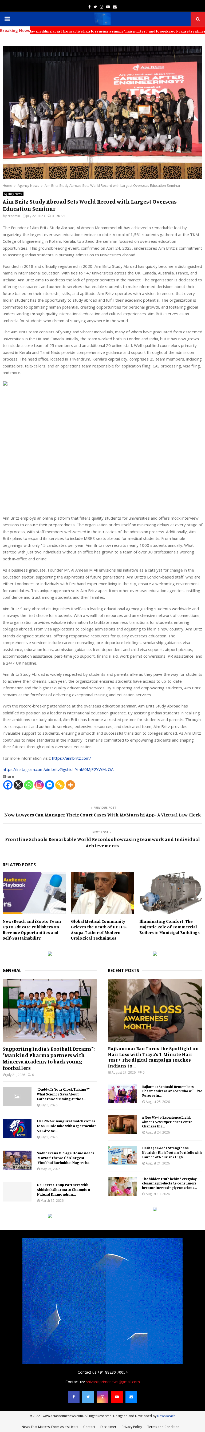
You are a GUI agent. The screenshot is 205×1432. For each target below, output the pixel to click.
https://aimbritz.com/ (71, 758)
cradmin (13, 216)
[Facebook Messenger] (49, 785)
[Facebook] (8, 785)
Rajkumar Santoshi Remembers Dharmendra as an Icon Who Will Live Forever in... (172, 1091)
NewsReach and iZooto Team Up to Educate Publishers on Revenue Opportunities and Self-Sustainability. (32, 929)
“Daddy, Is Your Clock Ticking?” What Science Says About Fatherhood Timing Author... (63, 1094)
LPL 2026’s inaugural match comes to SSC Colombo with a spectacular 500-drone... (66, 1126)
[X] (18, 785)
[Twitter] (88, 1397)
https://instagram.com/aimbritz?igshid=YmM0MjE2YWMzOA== (60, 769)
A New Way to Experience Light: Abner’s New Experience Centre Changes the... (167, 1121)
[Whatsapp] (28, 785)
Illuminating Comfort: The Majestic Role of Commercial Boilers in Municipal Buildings (169, 927)
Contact (89, 1427)
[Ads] (50, 954)
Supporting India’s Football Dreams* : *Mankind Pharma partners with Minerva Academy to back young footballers (49, 1058)
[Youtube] (117, 1397)
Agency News (13, 194)
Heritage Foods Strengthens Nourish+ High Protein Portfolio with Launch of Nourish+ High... (172, 1152)
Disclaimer (108, 1427)
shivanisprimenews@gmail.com (113, 1381)
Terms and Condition (163, 1427)
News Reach (166, 1416)
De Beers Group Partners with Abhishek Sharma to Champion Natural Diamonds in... (63, 1189)
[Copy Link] (60, 785)
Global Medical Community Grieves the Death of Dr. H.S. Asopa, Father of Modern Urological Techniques (99, 929)
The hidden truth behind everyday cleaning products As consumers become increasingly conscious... (169, 1183)
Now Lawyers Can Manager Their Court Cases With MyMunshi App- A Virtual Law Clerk (102, 815)
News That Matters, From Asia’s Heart (50, 1427)
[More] (70, 785)
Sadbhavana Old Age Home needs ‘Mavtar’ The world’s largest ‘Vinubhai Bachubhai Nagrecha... (65, 1158)
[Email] (131, 1397)
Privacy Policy (132, 1427)
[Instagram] (39, 785)
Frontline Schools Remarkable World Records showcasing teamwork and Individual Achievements (102, 842)
